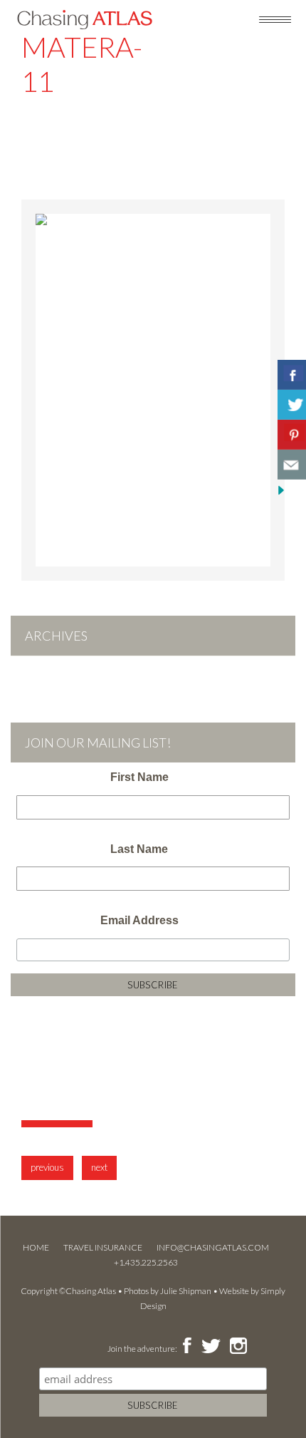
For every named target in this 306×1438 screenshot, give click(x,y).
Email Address (139, 920)
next (99, 1167)
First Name (139, 777)
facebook (186, 1346)
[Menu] (275, 18)
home (36, 1247)
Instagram (238, 1346)
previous (47, 1167)
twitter (209, 1346)
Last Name (139, 849)
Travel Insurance (102, 1247)
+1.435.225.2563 (146, 1262)
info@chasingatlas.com (213, 1247)
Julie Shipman (185, 1291)
